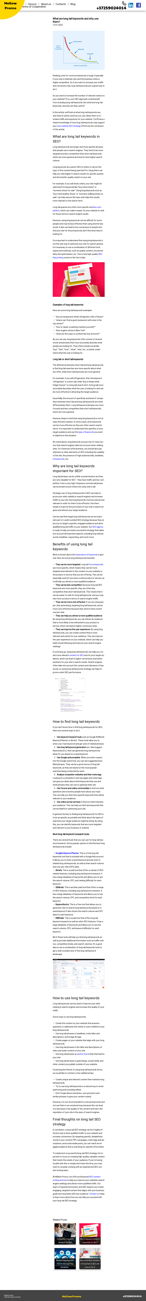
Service (32, 4)
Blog (72, 4)
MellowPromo (10, 5)
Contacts (61, 4)
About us (46, 4)
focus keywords (96, 564)
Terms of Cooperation (33, 6)
